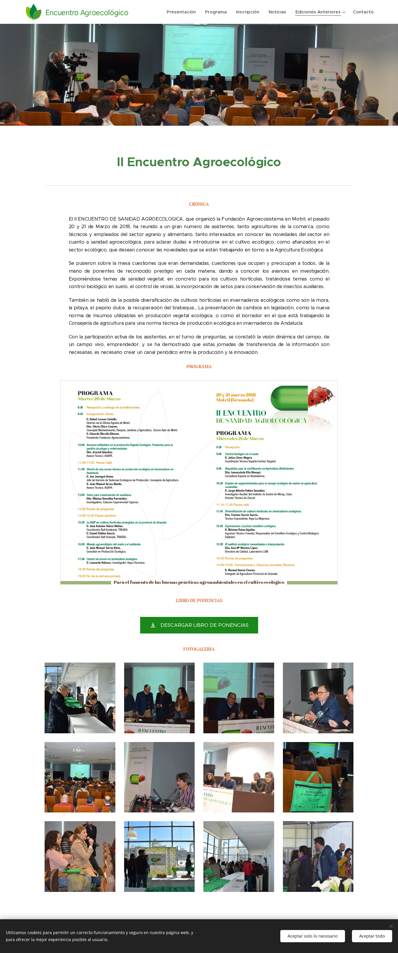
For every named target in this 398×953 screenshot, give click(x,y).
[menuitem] (182, 12)
